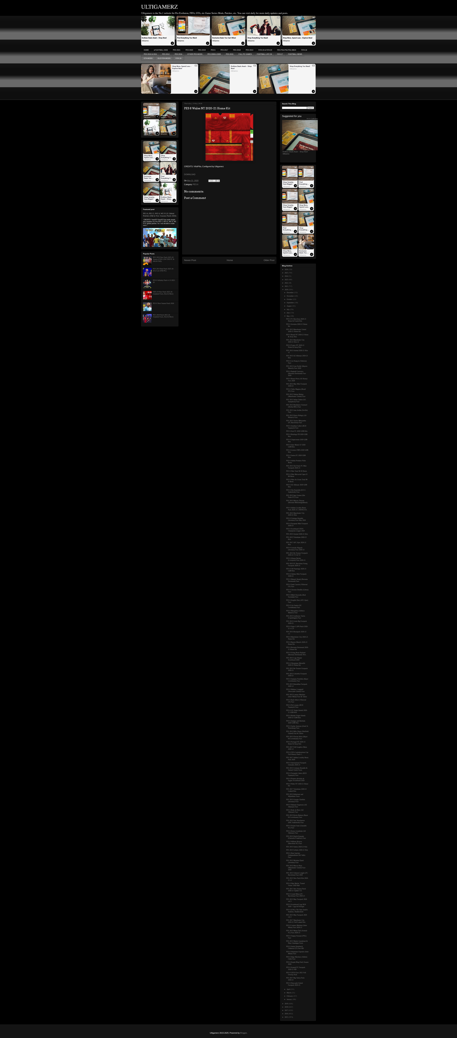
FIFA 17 (280, 54)
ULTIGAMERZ (159, 6)
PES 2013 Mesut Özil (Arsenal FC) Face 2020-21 (296, 932)
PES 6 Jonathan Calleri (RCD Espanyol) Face (296, 427)
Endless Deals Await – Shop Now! (154, 38)
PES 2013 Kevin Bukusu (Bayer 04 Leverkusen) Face (297, 816)
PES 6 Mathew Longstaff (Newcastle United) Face (295, 690)
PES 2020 (189, 50)
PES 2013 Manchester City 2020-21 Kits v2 (295, 341)
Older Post (269, 260)
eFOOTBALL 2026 (161, 50)
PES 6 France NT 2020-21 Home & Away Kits (295, 346)
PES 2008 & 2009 (214, 54)
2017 (286, 1010)
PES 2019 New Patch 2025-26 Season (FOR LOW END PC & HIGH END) (163, 259)
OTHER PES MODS (194, 54)
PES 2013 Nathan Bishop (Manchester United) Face (295, 395)
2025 (286, 273)
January (289, 999)
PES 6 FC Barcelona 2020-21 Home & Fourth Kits (296, 320)
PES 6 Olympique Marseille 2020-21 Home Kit (295, 664)
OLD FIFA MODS (164, 58)
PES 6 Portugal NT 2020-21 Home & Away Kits (295, 743)
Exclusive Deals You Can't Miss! (224, 38)
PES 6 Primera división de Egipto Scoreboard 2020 (295, 780)
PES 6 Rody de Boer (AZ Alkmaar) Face (295, 811)
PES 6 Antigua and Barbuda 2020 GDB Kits (295, 722)
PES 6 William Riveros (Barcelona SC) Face (294, 842)
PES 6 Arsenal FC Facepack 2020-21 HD (295, 968)
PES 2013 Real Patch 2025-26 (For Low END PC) (163, 270)
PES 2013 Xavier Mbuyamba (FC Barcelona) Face (296, 422)
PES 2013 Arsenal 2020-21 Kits (297, 534)
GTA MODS (148, 58)
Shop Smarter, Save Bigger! (166, 132)
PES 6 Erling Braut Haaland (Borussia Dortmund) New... (296, 654)
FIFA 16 (178, 58)
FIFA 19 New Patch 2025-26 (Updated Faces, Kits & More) (163, 293)
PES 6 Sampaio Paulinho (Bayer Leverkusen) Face (297, 680)
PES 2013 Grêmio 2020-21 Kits (297, 850)
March (289, 993)
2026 (286, 269)
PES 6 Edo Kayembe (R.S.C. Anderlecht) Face (296, 491)
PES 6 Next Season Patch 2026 (163, 303)
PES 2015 (229, 54)
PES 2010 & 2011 (150, 54)
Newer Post (190, 260)
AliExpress (145, 41)
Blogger (243, 1033)
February (290, 996)
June (288, 313)
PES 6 (213, 50)
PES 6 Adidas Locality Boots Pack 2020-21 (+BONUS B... (297, 509)
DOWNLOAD (189, 174)
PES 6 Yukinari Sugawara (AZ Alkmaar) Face (296, 806)
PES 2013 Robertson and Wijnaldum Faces (294, 795)
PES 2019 (202, 50)
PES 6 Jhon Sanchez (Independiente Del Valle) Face (295, 855)
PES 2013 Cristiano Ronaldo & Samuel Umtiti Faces (296, 769)
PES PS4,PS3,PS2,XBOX (286, 50)
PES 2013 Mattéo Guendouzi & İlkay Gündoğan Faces (297, 942)
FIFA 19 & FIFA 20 (265, 50)
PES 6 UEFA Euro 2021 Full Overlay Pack (296, 974)
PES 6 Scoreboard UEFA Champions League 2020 (295, 530)
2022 (286, 283)
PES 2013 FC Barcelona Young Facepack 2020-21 (296, 564)
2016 (286, 1014)
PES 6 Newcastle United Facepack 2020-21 (294, 984)
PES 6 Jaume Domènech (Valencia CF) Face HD (295, 947)
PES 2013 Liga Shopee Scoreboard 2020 (294, 659)
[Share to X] (214, 181)
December (290, 292)
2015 (286, 1017)
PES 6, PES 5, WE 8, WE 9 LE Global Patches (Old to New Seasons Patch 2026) (159, 214)
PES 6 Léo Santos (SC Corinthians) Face (294, 606)
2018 (286, 1007)
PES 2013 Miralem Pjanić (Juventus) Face (295, 861)
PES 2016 (178, 54)
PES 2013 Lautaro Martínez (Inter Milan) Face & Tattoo (296, 696)
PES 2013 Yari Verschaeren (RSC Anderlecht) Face (295, 821)
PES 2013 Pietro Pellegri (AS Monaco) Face (296, 416)
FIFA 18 (304, 50)
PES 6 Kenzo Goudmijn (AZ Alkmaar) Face (296, 832)
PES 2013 (249, 50)
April (289, 989)
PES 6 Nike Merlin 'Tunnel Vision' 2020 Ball (295, 884)
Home (230, 260)
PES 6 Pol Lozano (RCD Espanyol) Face (294, 706)
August (289, 306)
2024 (286, 276)
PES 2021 (176, 50)
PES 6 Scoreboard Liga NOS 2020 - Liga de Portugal (296, 905)
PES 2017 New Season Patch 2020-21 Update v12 (296, 890)
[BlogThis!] (212, 181)
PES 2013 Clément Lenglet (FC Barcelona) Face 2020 (297, 874)
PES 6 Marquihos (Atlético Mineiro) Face (295, 612)
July (288, 309)
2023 (286, 279)
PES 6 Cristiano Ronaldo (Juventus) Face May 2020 (296, 519)
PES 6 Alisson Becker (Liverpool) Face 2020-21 (295, 559)
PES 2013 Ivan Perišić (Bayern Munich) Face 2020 (296, 367)
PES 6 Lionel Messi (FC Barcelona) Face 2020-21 (295, 895)
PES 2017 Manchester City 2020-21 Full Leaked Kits (295, 921)
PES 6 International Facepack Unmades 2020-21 (296, 764)
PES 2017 (224, 50)
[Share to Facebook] (216, 181)
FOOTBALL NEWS (295, 54)
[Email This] (209, 181)
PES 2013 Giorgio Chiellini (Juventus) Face (295, 800)
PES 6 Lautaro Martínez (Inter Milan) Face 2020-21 (296, 926)
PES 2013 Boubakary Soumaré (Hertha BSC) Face (296, 406)
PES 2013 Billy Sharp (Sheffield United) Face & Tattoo (297, 732)
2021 (286, 286)
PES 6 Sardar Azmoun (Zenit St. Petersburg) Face (297, 727)
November (290, 296)
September (290, 303)
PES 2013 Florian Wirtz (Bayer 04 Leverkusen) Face (297, 738)
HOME (146, 50)
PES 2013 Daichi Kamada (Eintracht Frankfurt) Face (296, 837)
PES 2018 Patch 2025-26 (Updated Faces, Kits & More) (163, 316)
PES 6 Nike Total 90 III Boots (296, 471)
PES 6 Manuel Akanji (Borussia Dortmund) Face (297, 580)
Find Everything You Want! (187, 38)
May (288, 316)
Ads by (312, 118)
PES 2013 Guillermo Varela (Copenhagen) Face (295, 617)
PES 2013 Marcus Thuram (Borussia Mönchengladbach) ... (297, 503)
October (290, 299)
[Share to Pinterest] (218, 181)
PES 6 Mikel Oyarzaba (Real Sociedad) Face (296, 596)
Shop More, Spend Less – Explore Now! (297, 38)
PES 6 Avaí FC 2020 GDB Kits (296, 431)
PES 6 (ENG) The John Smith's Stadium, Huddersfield (297, 911)
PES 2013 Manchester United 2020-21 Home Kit (296, 330)
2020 (286, 289)
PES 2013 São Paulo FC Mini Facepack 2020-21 (296, 467)
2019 (286, 1004)
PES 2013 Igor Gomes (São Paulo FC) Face (295, 496)
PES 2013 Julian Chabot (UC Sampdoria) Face (296, 401)
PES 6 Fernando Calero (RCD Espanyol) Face (296, 774)
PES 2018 (237, 50)
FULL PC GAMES (245, 54)
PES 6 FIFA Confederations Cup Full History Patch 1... (297, 753)
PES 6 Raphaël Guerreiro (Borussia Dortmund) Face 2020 (296, 373)
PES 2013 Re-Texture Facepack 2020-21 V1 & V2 (297, 554)
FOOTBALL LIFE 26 (264, 54)
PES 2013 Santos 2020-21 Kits (296, 847)
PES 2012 (166, 54)
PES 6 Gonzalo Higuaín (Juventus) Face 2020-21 (295, 549)
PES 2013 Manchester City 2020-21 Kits (295, 514)
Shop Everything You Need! (258, 38)
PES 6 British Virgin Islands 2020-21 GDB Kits (295, 716)
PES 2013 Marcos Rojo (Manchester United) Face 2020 (295, 868)
